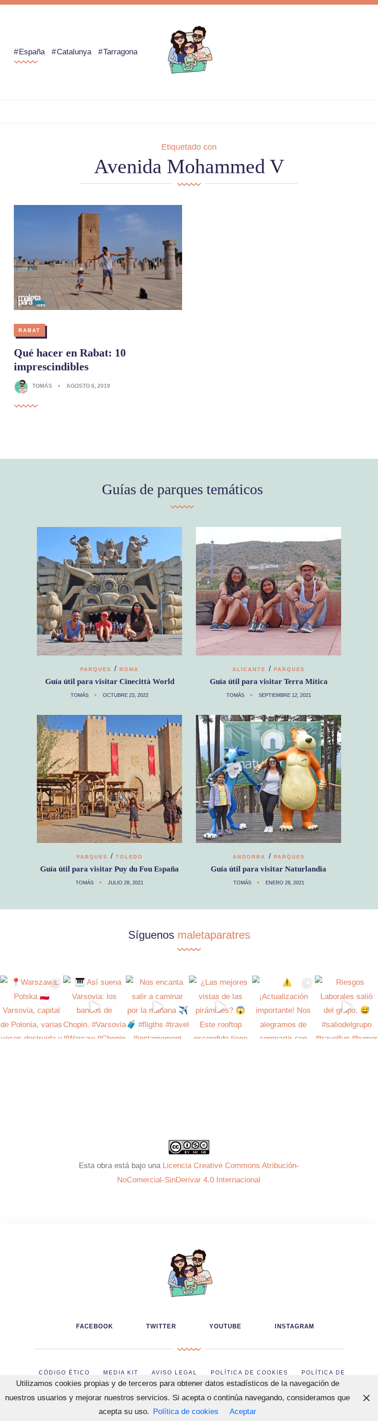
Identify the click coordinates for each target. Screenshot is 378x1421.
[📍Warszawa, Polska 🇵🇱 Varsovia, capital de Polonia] (31, 1007)
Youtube (225, 1326)
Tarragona (120, 51)
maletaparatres (213, 935)
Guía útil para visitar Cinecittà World (109, 681)
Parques (95, 669)
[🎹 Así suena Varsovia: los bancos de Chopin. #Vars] (94, 1007)
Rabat (29, 330)
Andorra (249, 857)
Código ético (64, 1372)
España (32, 51)
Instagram (294, 1326)
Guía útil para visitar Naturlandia (268, 869)
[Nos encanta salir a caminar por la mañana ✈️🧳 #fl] (157, 1007)
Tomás (42, 386)
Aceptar (243, 1411)
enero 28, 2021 (285, 882)
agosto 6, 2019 (88, 386)
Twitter (161, 1326)
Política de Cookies (249, 1372)
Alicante (249, 669)
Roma (129, 669)
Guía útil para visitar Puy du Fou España (109, 869)
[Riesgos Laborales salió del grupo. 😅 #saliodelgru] (346, 1007)
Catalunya (74, 51)
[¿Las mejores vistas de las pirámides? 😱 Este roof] (220, 1007)
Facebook (94, 1326)
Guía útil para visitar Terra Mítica (269, 681)
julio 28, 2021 (125, 882)
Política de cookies (186, 1411)
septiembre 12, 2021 (285, 695)
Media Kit (120, 1372)
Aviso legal (174, 1372)
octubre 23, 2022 (125, 695)
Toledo (129, 857)
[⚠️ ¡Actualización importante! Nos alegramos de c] (283, 1007)
